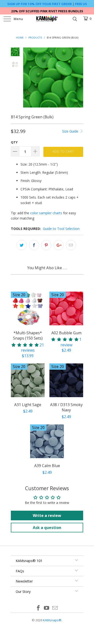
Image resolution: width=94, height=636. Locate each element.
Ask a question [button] (47, 527)
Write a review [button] (47, 515)
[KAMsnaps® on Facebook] (38, 608)
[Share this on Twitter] (22, 245)
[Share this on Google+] (59, 245)
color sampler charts (46, 213)
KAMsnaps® (52, 620)
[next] (78, 77)
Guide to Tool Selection (61, 228)
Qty (14, 142)
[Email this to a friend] (71, 245)
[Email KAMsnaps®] (55, 608)
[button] (25, 345)
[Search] (74, 18)
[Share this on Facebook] (34, 245)
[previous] (28, 77)
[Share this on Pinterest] (46, 245)
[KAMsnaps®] (47, 19)
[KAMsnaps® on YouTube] (46, 608)
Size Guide (70, 131)
